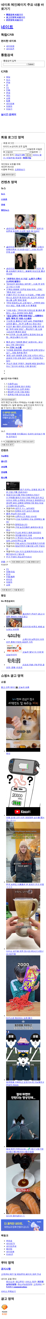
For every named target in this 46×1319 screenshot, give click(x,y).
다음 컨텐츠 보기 (33, 562)
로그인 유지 (8, 155)
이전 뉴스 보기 (27, 441)
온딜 (8, 82)
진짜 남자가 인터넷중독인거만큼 (30, 543)
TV (7, 88)
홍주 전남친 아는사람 (16, 514)
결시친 (4, 461)
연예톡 (4, 472)
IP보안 (20, 155)
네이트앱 (10, 46)
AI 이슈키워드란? (8, 400)
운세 (8, 93)
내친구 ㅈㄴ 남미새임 (24, 508)
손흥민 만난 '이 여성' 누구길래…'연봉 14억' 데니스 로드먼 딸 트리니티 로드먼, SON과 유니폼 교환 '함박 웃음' (25, 297)
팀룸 (8, 101)
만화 (8, 90)
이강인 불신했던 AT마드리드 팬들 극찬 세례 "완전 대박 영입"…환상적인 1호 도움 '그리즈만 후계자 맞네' (25, 329)
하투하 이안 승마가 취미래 (27, 511)
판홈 (3, 562)
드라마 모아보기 (35, 434)
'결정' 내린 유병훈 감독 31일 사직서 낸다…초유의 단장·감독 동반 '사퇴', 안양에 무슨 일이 (25, 358)
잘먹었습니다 (21, 524)
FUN (8, 574)
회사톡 (4, 477)
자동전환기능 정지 (13, 441)
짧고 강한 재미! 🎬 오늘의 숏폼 (15, 687)
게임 (8, 95)
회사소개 (10, 1282)
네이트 (7, 26)
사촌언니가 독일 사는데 (26, 516)
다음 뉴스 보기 (7, 445)
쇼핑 (8, 98)
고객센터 (37, 1284)
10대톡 (4, 467)
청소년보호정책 (25, 1284)
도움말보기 (20, 169)
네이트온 (10, 49)
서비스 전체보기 (8, 1291)
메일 (8, 77)
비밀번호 (31, 149)
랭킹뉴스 (5, 210)
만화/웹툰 (10, 577)
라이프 (9, 579)
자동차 (9, 106)
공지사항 (6, 1268)
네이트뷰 (10, 103)
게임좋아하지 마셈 (23, 535)
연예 (3, 205)
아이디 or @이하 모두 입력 (15, 146)
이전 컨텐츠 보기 (18, 562)
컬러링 (9, 1249)
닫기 (29, 408)
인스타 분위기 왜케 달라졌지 (28, 532)
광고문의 (20, 1282)
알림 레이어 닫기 (8, 174)
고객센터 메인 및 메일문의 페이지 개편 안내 (21, 1274)
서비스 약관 (30, 1282)
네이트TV (10, 1243)
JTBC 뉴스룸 (16, 347)
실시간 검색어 (8, 114)
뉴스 (8, 80)
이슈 (9, 1254)
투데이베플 (11, 434)
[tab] (25, 569)
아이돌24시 (22, 434)
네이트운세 (11, 1246)
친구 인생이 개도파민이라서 (19, 557)
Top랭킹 (5, 456)
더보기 (9, 109)
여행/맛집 (10, 572)
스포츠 (4, 199)
